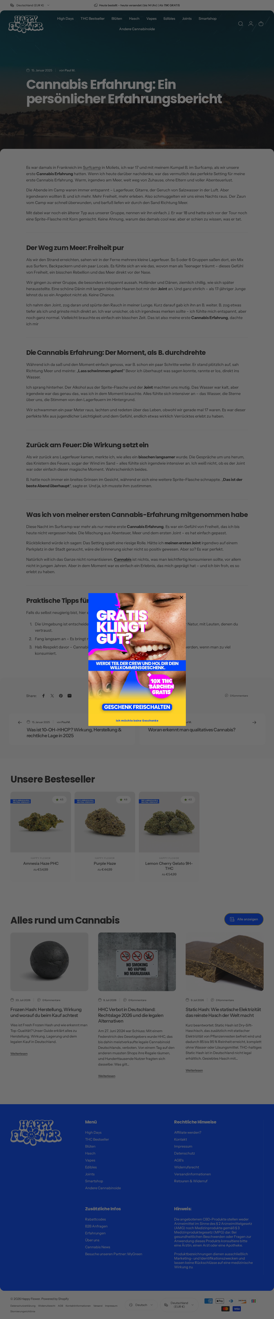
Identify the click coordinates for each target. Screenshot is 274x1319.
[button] (137, 653)
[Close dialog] (181, 597)
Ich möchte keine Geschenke (137, 720)
